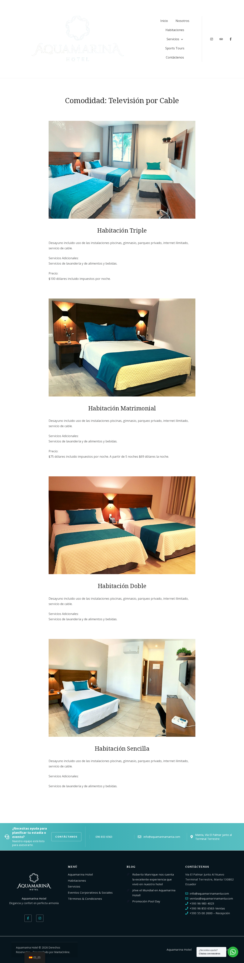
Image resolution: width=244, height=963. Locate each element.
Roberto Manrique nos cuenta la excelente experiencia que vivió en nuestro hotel (153, 879)
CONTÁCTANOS (66, 836)
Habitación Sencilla (122, 748)
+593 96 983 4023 (202, 903)
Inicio (164, 21)
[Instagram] (39, 918)
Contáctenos (175, 57)
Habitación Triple (122, 230)
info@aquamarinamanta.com (209, 893)
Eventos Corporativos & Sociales (90, 892)
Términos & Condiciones (85, 898)
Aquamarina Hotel (80, 874)
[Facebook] (28, 918)
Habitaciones (174, 30)
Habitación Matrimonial (122, 408)
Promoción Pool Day (146, 901)
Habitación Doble (122, 586)
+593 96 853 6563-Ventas (207, 908)
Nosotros (182, 21)
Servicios (173, 39)
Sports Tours (174, 48)
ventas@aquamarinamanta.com (211, 898)
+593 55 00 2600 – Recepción (210, 913)
